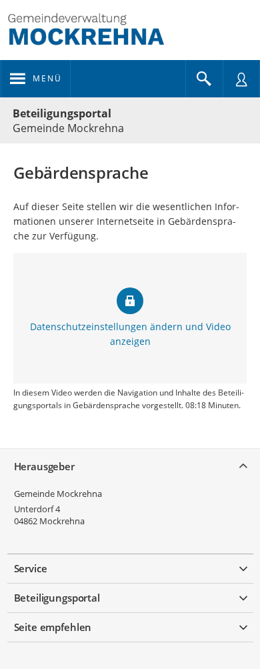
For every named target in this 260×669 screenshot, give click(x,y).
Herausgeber (44, 466)
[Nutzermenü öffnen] (241, 78)
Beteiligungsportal (62, 113)
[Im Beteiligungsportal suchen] (204, 78)
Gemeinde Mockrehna (58, 494)
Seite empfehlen (53, 627)
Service (30, 568)
